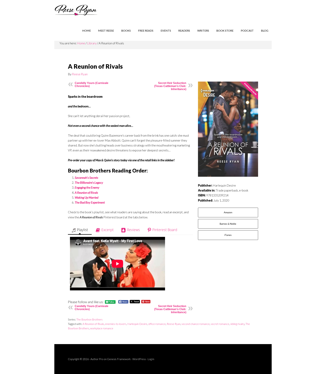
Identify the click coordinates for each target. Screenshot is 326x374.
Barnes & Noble (228, 223)
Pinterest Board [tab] (164, 229)
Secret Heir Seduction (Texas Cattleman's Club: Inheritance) (170, 86)
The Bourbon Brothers (89, 319)
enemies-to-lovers (115, 323)
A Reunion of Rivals (93, 323)
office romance (157, 323)
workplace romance (101, 328)
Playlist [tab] (82, 229)
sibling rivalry (237, 323)
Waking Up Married (86, 197)
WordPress (139, 359)
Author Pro (96, 359)
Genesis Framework (119, 359)
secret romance (220, 323)
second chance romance (196, 323)
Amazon (228, 212)
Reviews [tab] (133, 229)
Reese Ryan (80, 74)
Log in (151, 359)
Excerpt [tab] (107, 229)
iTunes (228, 234)
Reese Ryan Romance (81, 10)
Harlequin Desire (137, 323)
